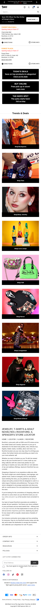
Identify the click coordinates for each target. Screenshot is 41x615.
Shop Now (31, 19)
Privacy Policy (16, 599)
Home (4, 439)
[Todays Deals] (20, 74)
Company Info (8, 541)
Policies (6, 551)
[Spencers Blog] (20, 99)
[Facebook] (4, 574)
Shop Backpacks (20, 147)
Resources (7, 546)
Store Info (35, 42)
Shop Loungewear (20, 350)
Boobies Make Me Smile (18, 583)
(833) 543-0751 (7, 38)
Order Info (7, 537)
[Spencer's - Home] (4, 7)
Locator (12, 439)
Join (34, 563)
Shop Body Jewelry (20, 214)
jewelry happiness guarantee (16, 510)
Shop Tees (20, 181)
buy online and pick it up (9, 497)
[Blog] (22, 574)
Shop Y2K (20, 282)
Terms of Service (6, 599)
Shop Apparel (20, 384)
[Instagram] (8, 574)
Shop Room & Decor (20, 418)
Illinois (20, 439)
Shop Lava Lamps (20, 248)
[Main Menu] (38, 7)
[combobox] (20, 12)
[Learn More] (20, 86)
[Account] (29, 7)
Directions (8, 42)
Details (25, 3)
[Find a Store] (25, 7)
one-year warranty (9, 508)
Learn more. (31, 585)
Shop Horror (20, 316)
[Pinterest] (17, 574)
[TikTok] (13, 574)
